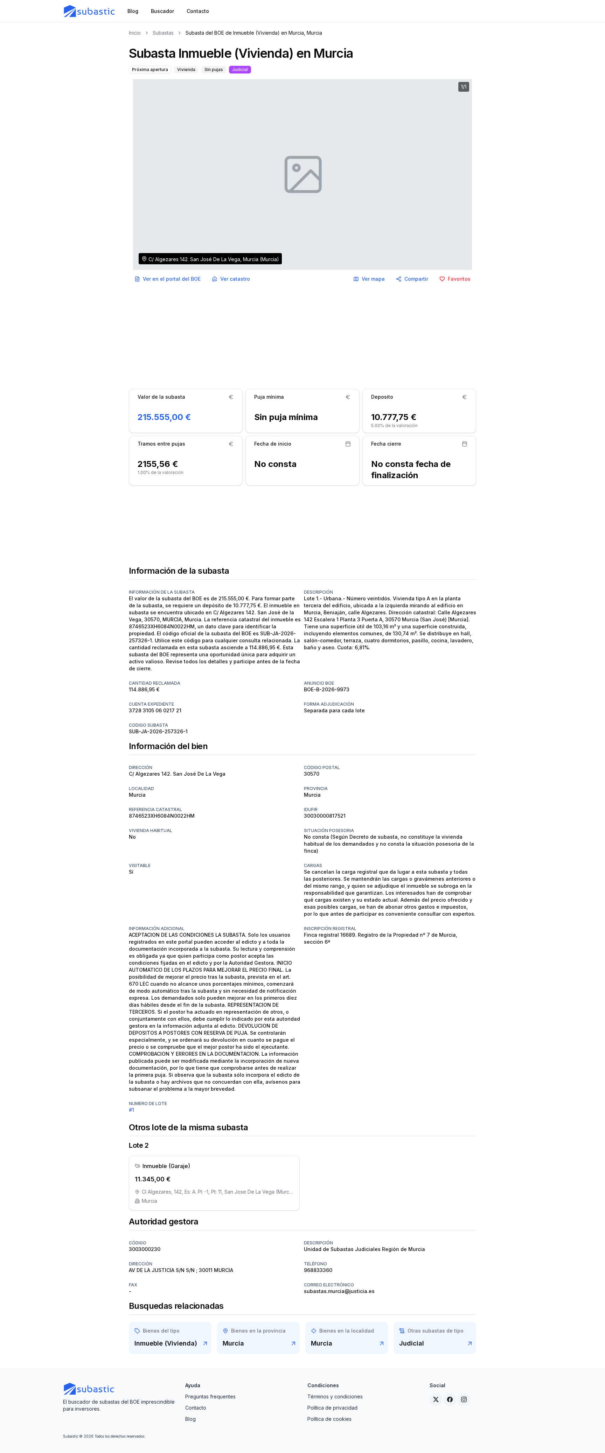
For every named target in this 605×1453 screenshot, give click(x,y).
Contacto (195, 1408)
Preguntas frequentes (210, 1396)
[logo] (89, 11)
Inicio (135, 33)
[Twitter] (436, 1399)
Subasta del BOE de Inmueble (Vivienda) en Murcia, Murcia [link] (254, 33)
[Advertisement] (302, 337)
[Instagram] (464, 1399)
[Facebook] (450, 1399)
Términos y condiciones (335, 1396)
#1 (131, 1110)
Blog (190, 1419)
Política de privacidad (332, 1408)
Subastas (163, 33)
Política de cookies (329, 1419)
